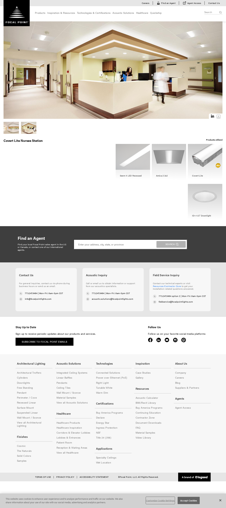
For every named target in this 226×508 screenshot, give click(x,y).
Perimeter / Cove (27, 397)
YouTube (167, 340)
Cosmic (21, 446)
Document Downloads (149, 422)
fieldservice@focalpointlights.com (176, 301)
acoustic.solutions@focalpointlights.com (112, 298)
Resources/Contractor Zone (167, 286)
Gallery (140, 377)
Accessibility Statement (94, 476)
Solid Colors (24, 455)
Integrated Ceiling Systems (72, 372)
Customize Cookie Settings (160, 500)
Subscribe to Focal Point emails (44, 341)
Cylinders (22, 377)
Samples (22, 460)
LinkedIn (158, 340)
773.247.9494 (31, 293)
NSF (98, 432)
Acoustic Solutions (123, 12)
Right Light (102, 382)
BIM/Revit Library (146, 402)
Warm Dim (102, 392)
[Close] (220, 500)
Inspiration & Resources (61, 12)
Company (180, 372)
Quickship (156, 12)
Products (40, 12)
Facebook (150, 340)
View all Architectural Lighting (29, 424)
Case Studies (143, 372)
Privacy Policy (65, 476)
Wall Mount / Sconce (29, 417)
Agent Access (194, 3)
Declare (100, 417)
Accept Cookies (188, 500)
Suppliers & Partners (187, 387)
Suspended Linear (27, 412)
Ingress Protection (107, 427)
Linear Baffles (64, 377)
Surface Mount (25, 407)
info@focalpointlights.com (38, 298)
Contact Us (214, 3)
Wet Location (103, 462)
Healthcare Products (68, 422)
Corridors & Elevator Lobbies (73, 432)
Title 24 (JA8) (103, 437)
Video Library (143, 437)
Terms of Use (43, 476)
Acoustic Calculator (147, 397)
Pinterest (183, 340)
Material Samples (66, 397)
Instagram (175, 340)
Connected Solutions (108, 372)
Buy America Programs (109, 412)
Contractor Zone (145, 417)
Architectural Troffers (29, 372)
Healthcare (142, 12)
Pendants (61, 382)
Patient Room (64, 442)
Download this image (218, 116)
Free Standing (25, 387)
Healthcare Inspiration (69, 427)
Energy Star (102, 422)
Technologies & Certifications (94, 12)
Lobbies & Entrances (68, 437)
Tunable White (104, 387)
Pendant (21, 392)
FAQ (138, 427)
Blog (177, 382)
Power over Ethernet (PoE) (111, 377)
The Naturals (24, 450)
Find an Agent (168, 3)
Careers (145, 3)
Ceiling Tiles (63, 387)
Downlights (23, 382)
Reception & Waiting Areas (71, 447)
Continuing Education (148, 412)
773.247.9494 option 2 (169, 296)
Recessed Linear (26, 402)
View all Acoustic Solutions (72, 402)
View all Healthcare (67, 452)
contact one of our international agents (40, 248)
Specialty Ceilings (106, 457)
